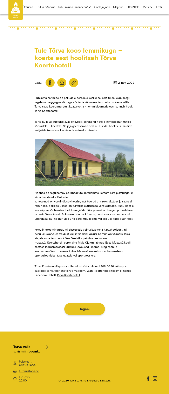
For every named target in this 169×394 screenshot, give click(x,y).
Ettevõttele (133, 7)
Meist (146, 7)
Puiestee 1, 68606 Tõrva (27, 363)
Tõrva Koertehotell (68, 275)
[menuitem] (159, 7)
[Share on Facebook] (50, 82)
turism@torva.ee (28, 371)
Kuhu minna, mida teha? (73, 7)
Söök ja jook (102, 7)
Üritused (28, 7)
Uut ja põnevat (45, 7)
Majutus (118, 7)
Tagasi (85, 309)
